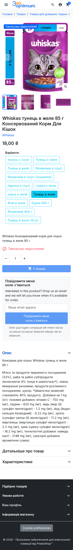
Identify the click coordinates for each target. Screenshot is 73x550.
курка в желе (46, 185)
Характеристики (17, 462)
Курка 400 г (40, 203)
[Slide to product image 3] (45, 102)
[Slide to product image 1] (9, 102)
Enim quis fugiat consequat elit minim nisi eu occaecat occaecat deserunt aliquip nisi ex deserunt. (36, 331)
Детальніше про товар (23, 451)
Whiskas (8, 135)
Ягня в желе (16, 203)
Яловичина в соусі (48, 168)
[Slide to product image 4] (63, 102)
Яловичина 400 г (20, 211)
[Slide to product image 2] (27, 102)
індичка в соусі (19, 185)
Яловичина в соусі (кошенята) (30, 177)
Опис (7, 353)
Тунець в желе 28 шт (23, 220)
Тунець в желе (46, 159)
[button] (53, 5)
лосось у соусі (18, 159)
